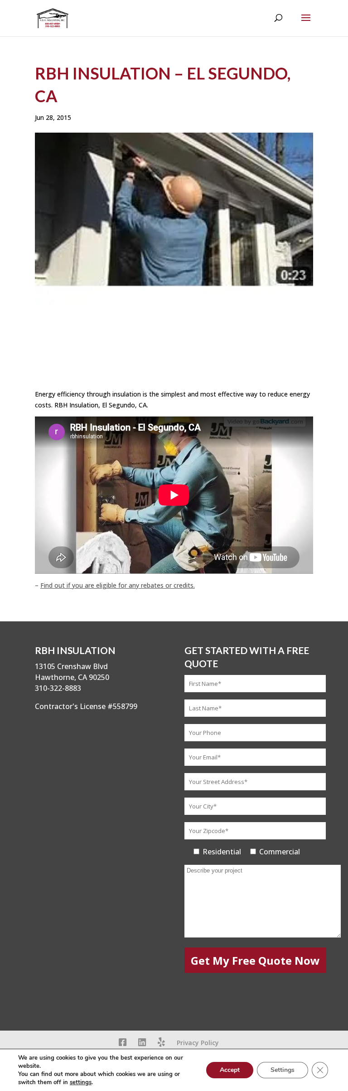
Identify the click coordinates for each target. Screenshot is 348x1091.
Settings (283, 1070)
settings (81, 1082)
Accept (230, 1070)
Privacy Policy (198, 1042)
